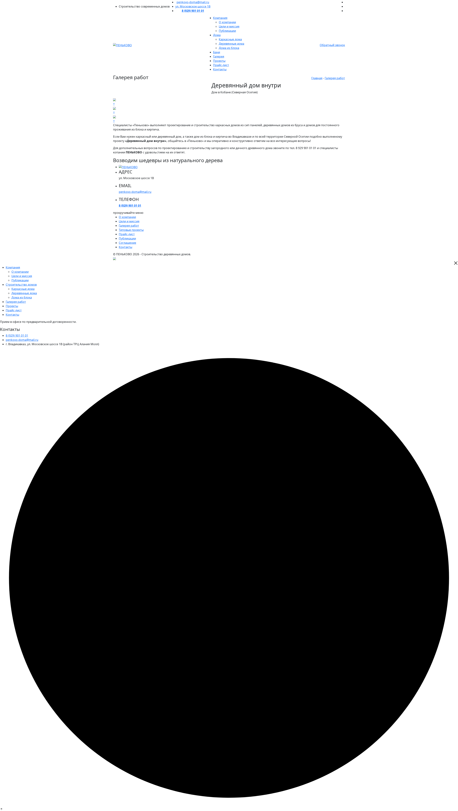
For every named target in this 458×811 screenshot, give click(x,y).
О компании (227, 22)
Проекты (219, 61)
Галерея (218, 56)
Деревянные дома (231, 44)
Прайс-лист (221, 65)
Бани (216, 52)
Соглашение (127, 243)
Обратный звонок (332, 45)
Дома (217, 35)
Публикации (227, 31)
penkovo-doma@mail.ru (193, 2)
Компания (220, 18)
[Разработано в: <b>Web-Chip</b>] (114, 258)
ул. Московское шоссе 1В (192, 6)
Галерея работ (335, 78)
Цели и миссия (229, 26)
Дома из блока (229, 48)
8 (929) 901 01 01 (17, 335)
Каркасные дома (230, 39)
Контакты (219, 69)
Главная (316, 78)
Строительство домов (21, 285)
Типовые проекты (131, 230)
